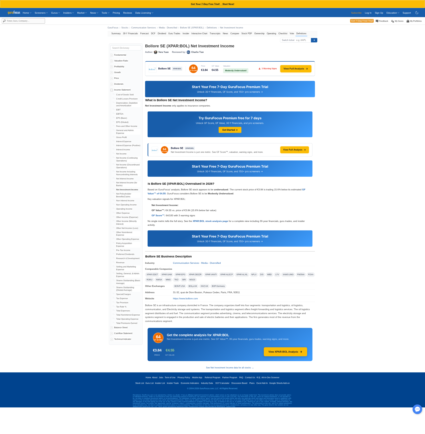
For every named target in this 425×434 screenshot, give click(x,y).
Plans (252, 383)
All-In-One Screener (270, 377)
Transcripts (215, 33)
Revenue (120, 262)
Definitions (212, 28)
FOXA (310, 274)
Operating (271, 33)
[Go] (314, 40)
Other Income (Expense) (127, 217)
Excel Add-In (262, 383)
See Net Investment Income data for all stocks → (230, 367)
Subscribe (356, 12)
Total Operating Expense (127, 319)
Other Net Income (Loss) (127, 228)
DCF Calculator (222, 383)
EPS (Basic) (121, 118)
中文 (258, 377)
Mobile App (197, 377)
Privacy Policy (183, 377)
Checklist (282, 33)
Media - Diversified (168, 28)
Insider (186, 33)
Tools (105, 12)
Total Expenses (123, 311)
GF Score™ (158, 215)
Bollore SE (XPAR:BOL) (192, 28)
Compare (234, 33)
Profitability (119, 66)
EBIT (118, 110)
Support (407, 12)
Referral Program (212, 377)
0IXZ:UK (204, 286)
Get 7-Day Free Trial (362, 20)
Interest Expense (123, 141)
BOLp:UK (193, 286)
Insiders (67, 12)
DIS (261, 274)
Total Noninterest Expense (128, 315)
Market (81, 12)
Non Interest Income (125, 200)
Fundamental (120, 55)
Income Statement (122, 90)
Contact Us (250, 377)
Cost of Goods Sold (125, 95)
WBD (269, 274)
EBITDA (119, 114)
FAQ (241, 377)
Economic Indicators (190, 383)
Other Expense (123, 213)
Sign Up (379, 12)
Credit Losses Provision (127, 99)
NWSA (159, 280)
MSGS (192, 280)
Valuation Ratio (121, 61)
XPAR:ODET (152, 274)
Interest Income (123, 149)
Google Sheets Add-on (279, 383)
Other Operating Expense (127, 239)
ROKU (149, 280)
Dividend (162, 33)
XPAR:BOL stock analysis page (210, 221)
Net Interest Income (125, 179)
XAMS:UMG (288, 274)
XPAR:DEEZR (195, 274)
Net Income (121, 154)
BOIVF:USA (179, 286)
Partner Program (229, 377)
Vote (292, 33)
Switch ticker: (288, 40)
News (93, 12)
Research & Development (127, 258)
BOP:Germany (218, 286)
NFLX (253, 274)
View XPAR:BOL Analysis (283, 351)
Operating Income (124, 209)
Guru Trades (174, 33)
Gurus (54, 12)
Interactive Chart (199, 33)
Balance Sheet (121, 327)
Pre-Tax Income (123, 250)
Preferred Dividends (125, 254)
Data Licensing (143, 12)
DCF (153, 33)
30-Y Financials (130, 33)
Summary (116, 33)
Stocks (124, 28)
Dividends (118, 84)
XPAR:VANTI (211, 274)
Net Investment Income (231, 28)
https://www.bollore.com (185, 298)
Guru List (149, 383)
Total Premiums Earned (126, 323)
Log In (368, 12)
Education (392, 12)
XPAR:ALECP (226, 274)
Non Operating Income (126, 205)
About (154, 377)
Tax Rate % (121, 307)
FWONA (300, 274)
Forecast (144, 33)
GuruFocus (113, 28)
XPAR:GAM (167, 274)
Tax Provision (122, 302)
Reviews (127, 12)
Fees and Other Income (126, 126)
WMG (168, 280)
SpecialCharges (123, 294)
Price (116, 78)
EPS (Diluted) (122, 122)
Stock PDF (246, 33)
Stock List (139, 383)
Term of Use (170, 377)
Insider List (160, 383)
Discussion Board (239, 383)
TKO (176, 280)
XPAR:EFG (180, 274)
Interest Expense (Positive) (128, 145)
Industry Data (207, 383)
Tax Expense (122, 298)
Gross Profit (121, 137)
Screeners (40, 12)
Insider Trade (173, 383)
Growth (117, 72)
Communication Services (143, 28)
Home (26, 12)
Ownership (259, 33)
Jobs (161, 377)
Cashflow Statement (123, 333)
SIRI (184, 280)
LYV (277, 274)
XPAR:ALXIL (242, 274)
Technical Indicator (122, 339)
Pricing (116, 12)
